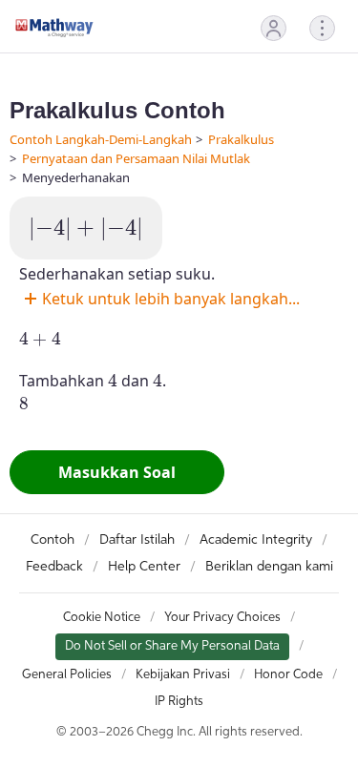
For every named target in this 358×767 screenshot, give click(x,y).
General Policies (67, 675)
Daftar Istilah (137, 540)
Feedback (54, 566)
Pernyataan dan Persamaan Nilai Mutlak (136, 158)
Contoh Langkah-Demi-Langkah (101, 139)
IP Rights (179, 701)
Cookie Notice (101, 618)
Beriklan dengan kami (269, 566)
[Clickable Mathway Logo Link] (54, 27)
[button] (273, 28)
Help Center (144, 566)
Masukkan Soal (117, 472)
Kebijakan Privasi (183, 675)
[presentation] (86, 229)
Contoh (52, 540)
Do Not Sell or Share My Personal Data (172, 646)
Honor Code (288, 675)
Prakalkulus (241, 139)
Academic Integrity (256, 540)
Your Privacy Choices (222, 618)
